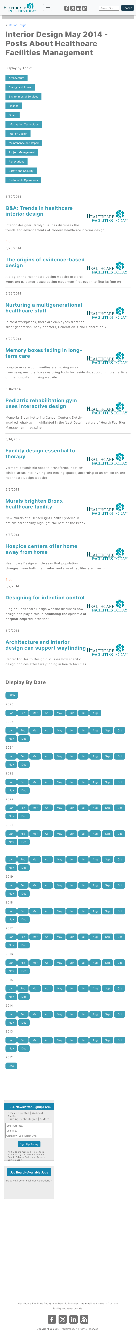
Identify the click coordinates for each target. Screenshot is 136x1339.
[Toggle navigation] (47, 7)
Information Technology (24, 124)
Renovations (16, 161)
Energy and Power (20, 87)
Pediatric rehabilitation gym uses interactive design (41, 403)
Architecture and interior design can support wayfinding (45, 645)
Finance (13, 105)
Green (12, 115)
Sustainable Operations (23, 180)
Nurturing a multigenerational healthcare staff (43, 308)
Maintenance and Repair (24, 143)
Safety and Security (21, 170)
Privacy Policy (24, 1157)
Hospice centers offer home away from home (41, 549)
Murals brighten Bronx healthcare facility (34, 504)
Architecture (16, 78)
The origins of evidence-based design (45, 262)
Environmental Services (23, 96)
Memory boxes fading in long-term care (43, 353)
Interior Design (17, 25)
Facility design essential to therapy (40, 453)
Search (127, 8)
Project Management (22, 152)
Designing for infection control (45, 598)
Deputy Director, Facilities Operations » (29, 1180)
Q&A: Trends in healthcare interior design (39, 211)
